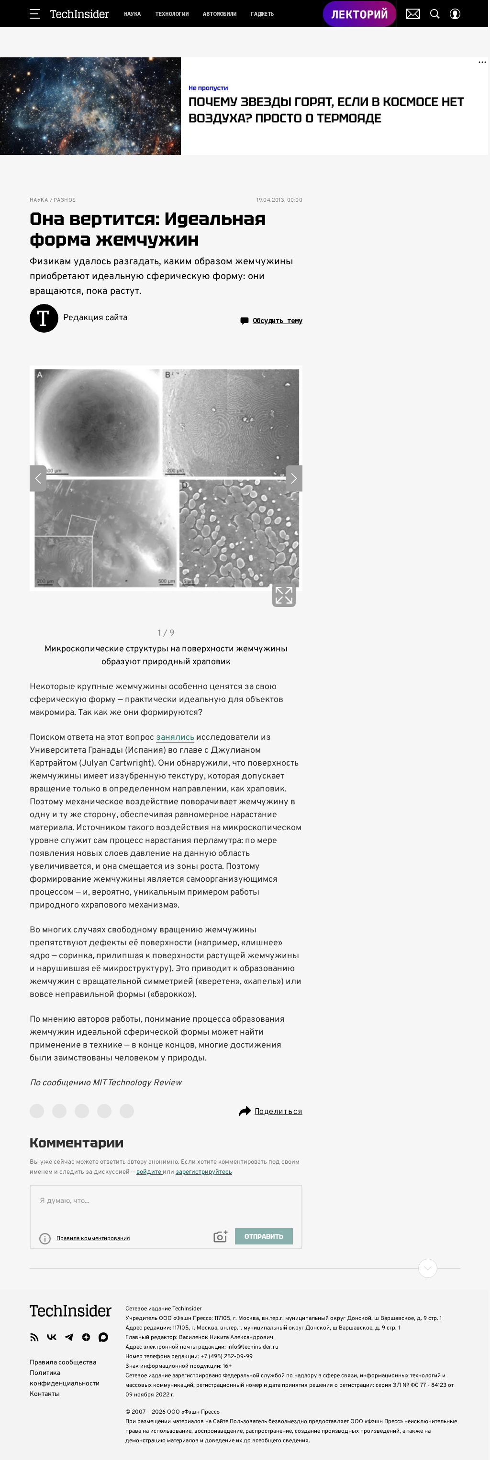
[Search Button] (435, 14)
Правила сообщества (63, 1363)
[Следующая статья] (245, 1268)
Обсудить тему (277, 320)
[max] (103, 1337)
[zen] (86, 1337)
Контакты (45, 1394)
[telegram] (69, 1337)
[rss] (34, 1337)
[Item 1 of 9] (166, 478)
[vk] (51, 1337)
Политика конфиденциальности (65, 1378)
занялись (175, 737)
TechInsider (80, 14)
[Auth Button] (455, 14)
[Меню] (35, 14)
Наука (39, 200)
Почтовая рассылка (413, 14)
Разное (65, 200)
